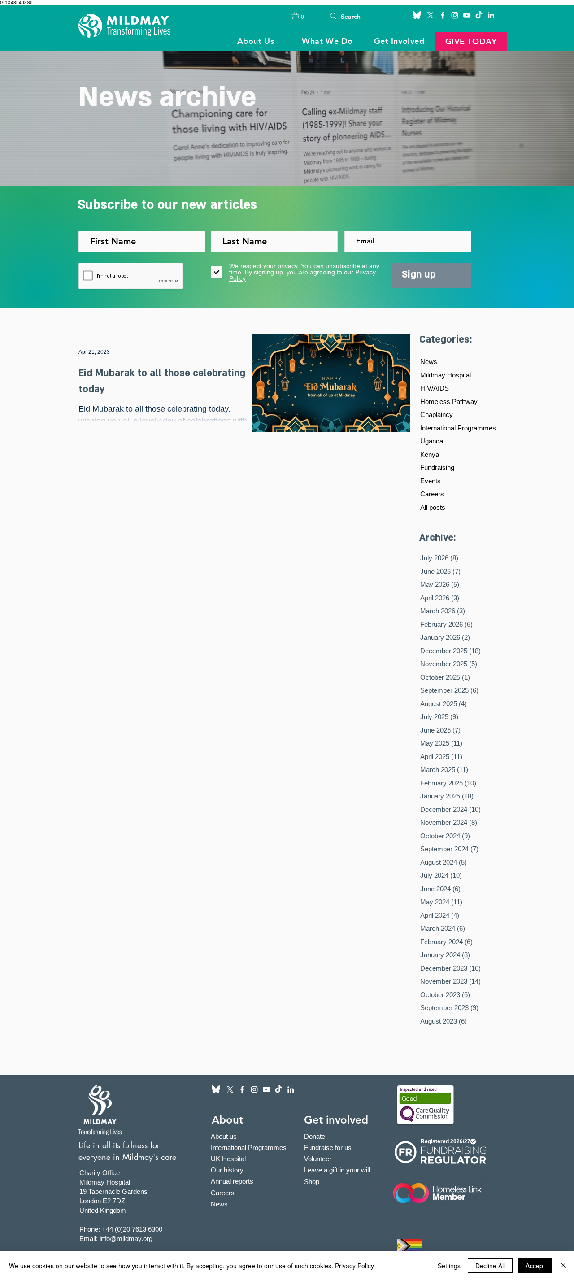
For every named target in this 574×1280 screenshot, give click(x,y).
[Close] (563, 1265)
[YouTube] (466, 15)
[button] (299, 15)
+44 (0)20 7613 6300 (132, 1229)
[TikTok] (478, 15)
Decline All (490, 1265)
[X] (430, 15)
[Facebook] (442, 15)
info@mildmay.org (126, 1238)
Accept (535, 1265)
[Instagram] (454, 15)
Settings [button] (449, 1265)
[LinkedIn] (491, 15)
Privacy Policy (354, 1265)
